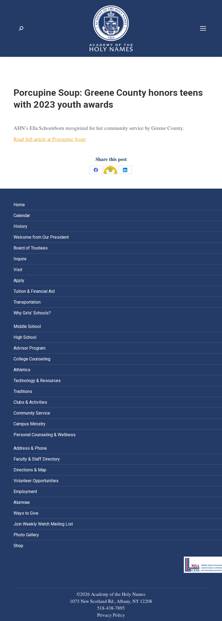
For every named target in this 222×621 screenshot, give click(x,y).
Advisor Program (29, 348)
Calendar (22, 215)
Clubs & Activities (30, 402)
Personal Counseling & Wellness (45, 434)
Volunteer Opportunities (36, 480)
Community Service (32, 413)
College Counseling (32, 359)
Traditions (23, 391)
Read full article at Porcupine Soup (50, 139)
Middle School (27, 326)
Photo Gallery (26, 534)
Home (19, 204)
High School (25, 337)
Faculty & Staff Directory (37, 459)
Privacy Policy (111, 615)
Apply (19, 280)
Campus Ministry (29, 423)
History (20, 226)
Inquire (20, 258)
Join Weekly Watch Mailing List (43, 524)
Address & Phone (30, 448)
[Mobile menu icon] (203, 28)
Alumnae (22, 502)
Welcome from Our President (41, 237)
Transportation (27, 302)
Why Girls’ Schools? (32, 313)
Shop (18, 545)
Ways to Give (26, 513)
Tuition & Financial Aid (34, 291)
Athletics (22, 369)
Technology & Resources (37, 380)
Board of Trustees (31, 248)
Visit (18, 269)
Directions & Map (30, 469)
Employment (25, 491)
